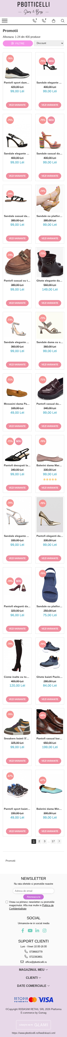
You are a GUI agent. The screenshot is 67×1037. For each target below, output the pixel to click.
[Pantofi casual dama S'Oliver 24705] (49, 387)
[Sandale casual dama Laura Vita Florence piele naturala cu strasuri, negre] (17, 199)
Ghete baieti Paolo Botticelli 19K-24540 (49, 676)
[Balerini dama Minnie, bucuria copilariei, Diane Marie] (49, 787)
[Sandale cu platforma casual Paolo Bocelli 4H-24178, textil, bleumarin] (49, 585)
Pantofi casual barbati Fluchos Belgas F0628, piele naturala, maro (49, 738)
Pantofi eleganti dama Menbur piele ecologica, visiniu (17, 606)
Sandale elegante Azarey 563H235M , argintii (17, 342)
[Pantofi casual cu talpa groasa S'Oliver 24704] (17, 262)
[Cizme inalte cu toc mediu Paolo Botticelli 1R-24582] (17, 655)
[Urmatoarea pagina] (59, 841)
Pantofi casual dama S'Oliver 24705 (49, 403)
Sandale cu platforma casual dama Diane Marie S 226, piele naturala (49, 216)
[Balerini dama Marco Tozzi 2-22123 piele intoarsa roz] (49, 448)
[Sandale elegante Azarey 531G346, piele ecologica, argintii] (17, 515)
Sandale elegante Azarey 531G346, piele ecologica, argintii (17, 535)
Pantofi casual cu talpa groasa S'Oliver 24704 (17, 280)
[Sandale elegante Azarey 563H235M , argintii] (17, 325)
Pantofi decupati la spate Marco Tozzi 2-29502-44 (17, 465)
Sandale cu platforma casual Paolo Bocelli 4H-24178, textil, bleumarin (49, 606)
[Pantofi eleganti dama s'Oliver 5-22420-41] (49, 514)
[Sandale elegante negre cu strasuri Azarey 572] (17, 132)
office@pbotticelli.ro (36, 962)
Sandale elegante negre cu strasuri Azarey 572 (17, 153)
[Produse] (5, 22)
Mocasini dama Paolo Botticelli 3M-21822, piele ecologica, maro (17, 403)
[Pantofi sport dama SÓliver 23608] (17, 65)
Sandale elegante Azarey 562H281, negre (49, 82)
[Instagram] (44, 930)
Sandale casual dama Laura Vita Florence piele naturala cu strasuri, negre (17, 216)
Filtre (19, 43)
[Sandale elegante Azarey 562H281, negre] (49, 65)
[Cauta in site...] (62, 21)
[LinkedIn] (37, 930)
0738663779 (35, 951)
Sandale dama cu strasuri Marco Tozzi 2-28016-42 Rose (49, 342)
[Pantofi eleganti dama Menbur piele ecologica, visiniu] (17, 585)
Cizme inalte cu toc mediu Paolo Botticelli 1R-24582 (17, 676)
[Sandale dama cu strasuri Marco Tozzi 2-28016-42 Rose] (49, 325)
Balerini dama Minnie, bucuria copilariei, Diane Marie (49, 808)
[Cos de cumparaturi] (54, 21)
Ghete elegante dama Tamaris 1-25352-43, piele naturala (49, 280)
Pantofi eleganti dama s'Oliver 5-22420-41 (49, 535)
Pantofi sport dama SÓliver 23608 (17, 82)
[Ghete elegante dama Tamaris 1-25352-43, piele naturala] (49, 262)
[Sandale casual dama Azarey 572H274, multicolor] (49, 132)
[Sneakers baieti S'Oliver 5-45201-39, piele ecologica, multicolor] (17, 721)
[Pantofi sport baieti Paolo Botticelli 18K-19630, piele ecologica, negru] (17, 787)
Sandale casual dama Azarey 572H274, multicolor (49, 153)
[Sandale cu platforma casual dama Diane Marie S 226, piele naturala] (49, 198)
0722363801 (35, 956)
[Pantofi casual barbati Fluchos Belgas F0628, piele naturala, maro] (49, 721)
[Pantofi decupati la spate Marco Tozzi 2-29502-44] (17, 448)
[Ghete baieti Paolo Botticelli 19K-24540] (49, 655)
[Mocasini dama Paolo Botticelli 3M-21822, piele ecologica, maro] (17, 387)
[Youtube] (30, 930)
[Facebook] (22, 930)
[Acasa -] (33, 8)
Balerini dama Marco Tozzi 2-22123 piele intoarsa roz (49, 465)
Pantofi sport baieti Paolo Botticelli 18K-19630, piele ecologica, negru (17, 808)
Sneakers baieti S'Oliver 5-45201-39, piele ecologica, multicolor (17, 738)
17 (53, 841)
